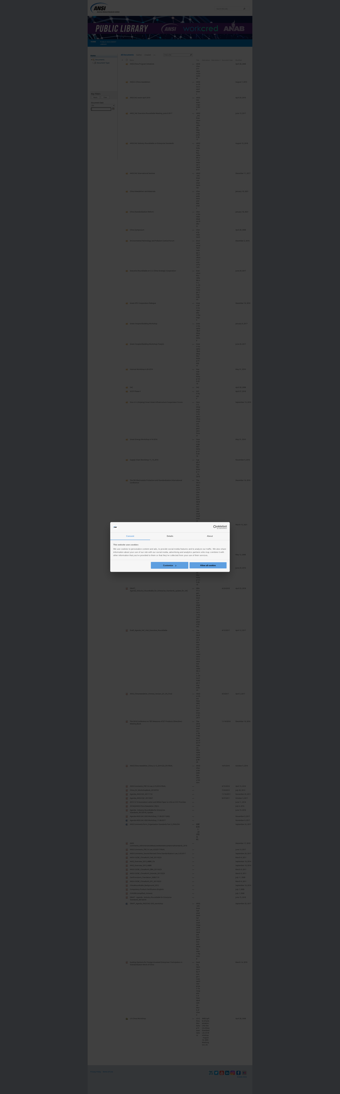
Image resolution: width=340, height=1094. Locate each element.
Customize (168, 565)
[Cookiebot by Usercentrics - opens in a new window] (215, 527)
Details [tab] (170, 536)
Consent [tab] (130, 536)
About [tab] (210, 536)
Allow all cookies (208, 565)
